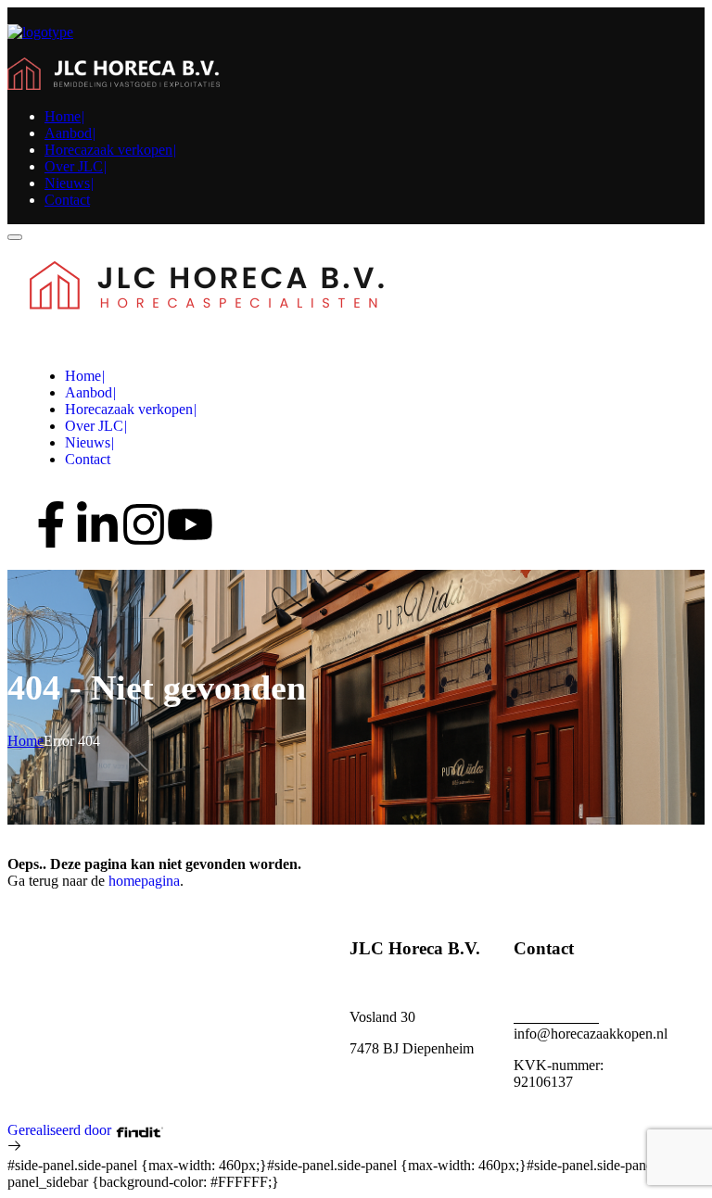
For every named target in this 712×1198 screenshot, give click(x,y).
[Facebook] (51, 524)
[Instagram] (144, 524)
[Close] (14, 237)
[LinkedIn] (97, 524)
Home (25, 741)
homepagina (144, 881)
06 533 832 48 (556, 1017)
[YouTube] (190, 524)
